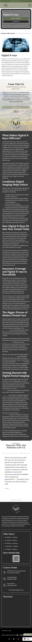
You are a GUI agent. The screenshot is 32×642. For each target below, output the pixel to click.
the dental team (23, 243)
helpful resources (7, 342)
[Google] (13, 638)
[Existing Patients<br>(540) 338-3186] (4, 578)
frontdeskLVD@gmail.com (16, 590)
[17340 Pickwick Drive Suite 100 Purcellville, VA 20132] (4, 572)
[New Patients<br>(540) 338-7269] (4, 585)
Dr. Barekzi (5, 395)
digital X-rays (19, 362)
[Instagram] (18, 638)
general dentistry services (9, 356)
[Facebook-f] (9, 638)
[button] (29, 5)
